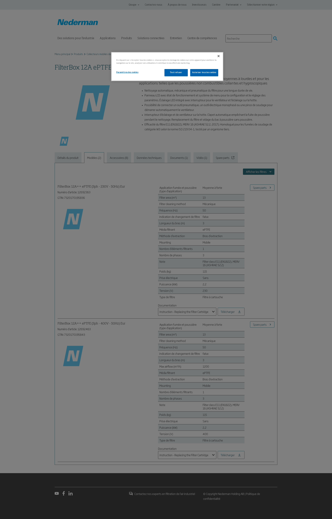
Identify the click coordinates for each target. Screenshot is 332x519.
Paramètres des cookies (127, 72)
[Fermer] (218, 56)
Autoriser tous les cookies (204, 72)
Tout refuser (176, 72)
